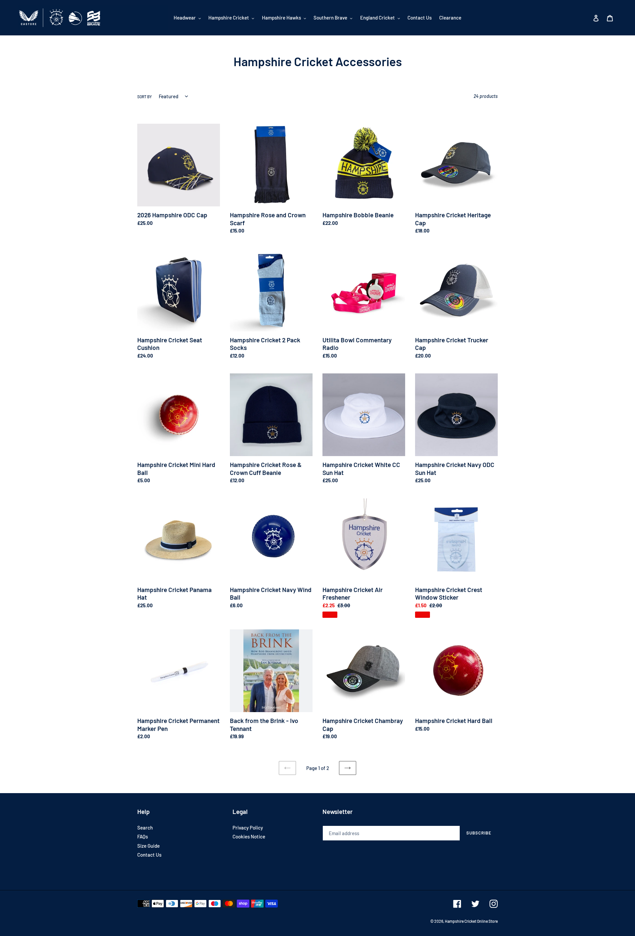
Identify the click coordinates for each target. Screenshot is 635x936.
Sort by (144, 96)
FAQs (142, 836)
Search (145, 827)
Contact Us (149, 855)
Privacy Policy (248, 827)
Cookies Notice (249, 836)
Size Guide (148, 846)
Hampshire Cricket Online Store (471, 921)
